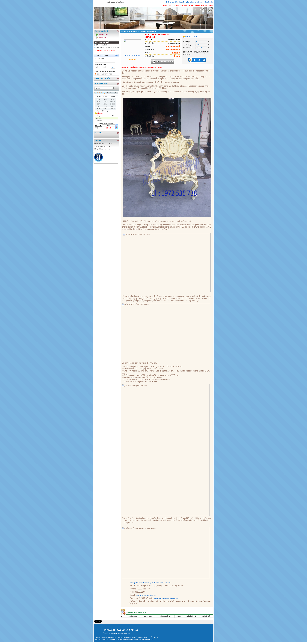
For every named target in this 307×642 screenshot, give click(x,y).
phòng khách (127, 88)
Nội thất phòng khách (131, 221)
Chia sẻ (194, 36)
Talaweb (134, 637)
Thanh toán (102, 37)
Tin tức (190, 5)
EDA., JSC (148, 637)
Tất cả (117, 55)
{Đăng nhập (193, 2)
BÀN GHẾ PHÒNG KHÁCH (106, 51)
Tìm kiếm (197, 5)
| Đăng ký (200, 2)
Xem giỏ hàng (103, 34)
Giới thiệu (175, 5)
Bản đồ (204, 5)
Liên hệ (210, 5)
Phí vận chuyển (112, 93)
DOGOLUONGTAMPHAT (104, 74)
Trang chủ (166, 5)
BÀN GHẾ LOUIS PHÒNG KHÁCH (107, 48)
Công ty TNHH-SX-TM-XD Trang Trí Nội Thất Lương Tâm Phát (150, 583)
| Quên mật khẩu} (208, 2)
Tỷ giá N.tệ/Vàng (99, 93)
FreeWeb (110, 637)
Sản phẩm (183, 5)
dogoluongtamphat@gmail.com (146, 595)
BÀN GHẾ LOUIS (101, 45)
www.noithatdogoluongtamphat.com (166, 598)
